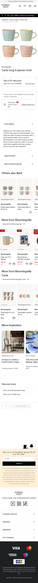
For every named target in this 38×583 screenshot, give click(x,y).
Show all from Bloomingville (12, 224)
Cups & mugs (14, 20)
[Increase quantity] (9, 406)
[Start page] (6, 6)
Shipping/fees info (28, 104)
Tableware (5, 20)
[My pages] (19, 5)
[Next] (34, 44)
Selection (6, 522)
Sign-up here (30, 83)
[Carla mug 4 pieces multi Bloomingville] (19, 43)
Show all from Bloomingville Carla (14, 279)
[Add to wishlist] (30, 212)
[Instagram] (19, 503)
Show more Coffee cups (11, 394)
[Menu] (35, 5)
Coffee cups (23, 20)
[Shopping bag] (30, 5)
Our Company (8, 537)
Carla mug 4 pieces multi (9, 21)
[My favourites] (24, 5)
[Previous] (4, 44)
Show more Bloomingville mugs (14, 390)
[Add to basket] (14, 263)
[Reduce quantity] (3, 406)
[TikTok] (25, 503)
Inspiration (7, 530)
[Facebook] (13, 503)
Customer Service (10, 514)
